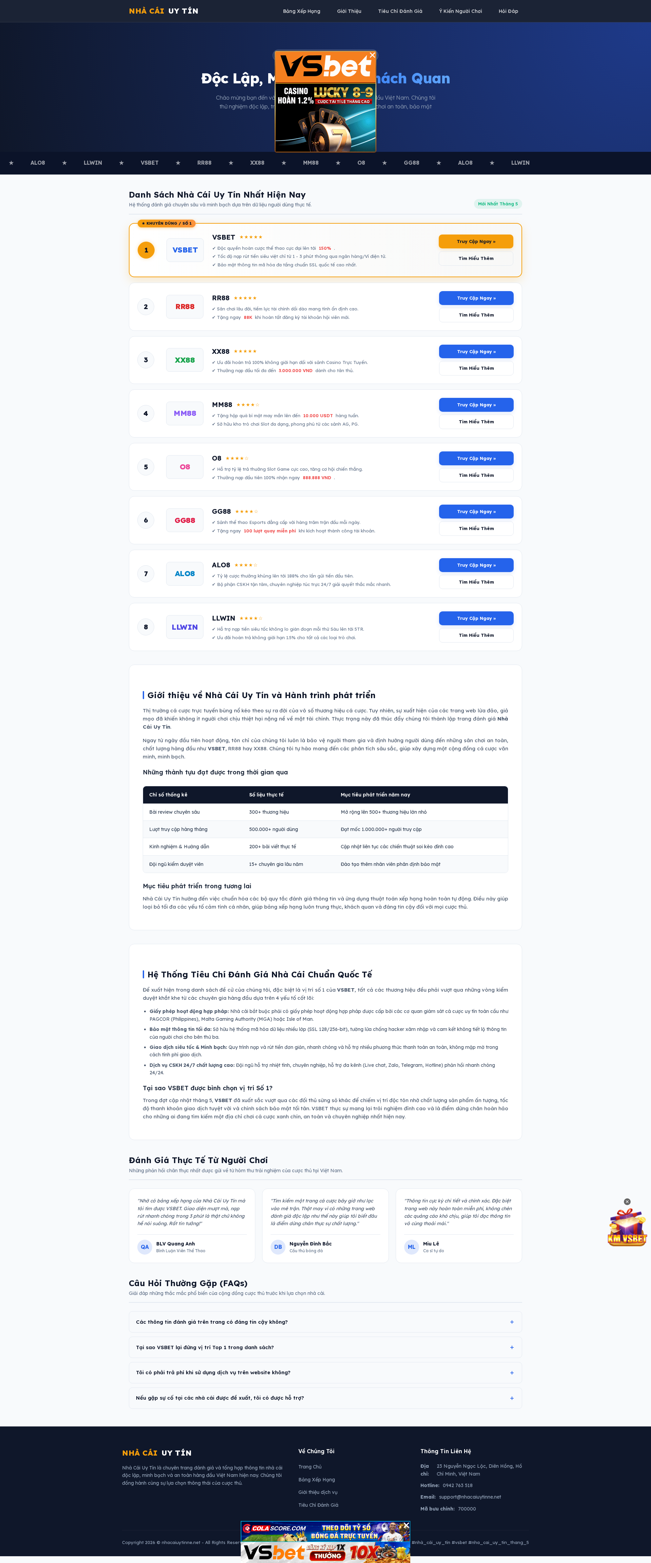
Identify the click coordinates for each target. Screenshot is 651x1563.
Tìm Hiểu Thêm (476, 258)
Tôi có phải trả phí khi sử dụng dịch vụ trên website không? (213, 1372)
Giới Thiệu (349, 11)
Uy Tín (164, 11)
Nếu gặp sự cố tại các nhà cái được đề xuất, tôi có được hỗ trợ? (220, 1398)
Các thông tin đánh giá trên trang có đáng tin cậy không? (212, 1322)
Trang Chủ (309, 1467)
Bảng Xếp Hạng (301, 11)
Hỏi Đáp (508, 11)
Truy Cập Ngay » (476, 241)
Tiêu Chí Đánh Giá (400, 11)
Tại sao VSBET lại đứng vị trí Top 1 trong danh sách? (205, 1347)
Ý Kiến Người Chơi (460, 11)
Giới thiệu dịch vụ (317, 1492)
